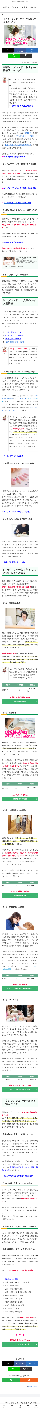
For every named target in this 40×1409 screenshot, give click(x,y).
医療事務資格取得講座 (20, 799)
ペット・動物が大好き (13, 332)
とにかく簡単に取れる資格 (14, 342)
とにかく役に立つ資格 (13, 339)
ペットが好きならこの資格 (13, 456)
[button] (26, 56)
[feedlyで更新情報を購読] (11, 1380)
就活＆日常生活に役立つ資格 (14, 562)
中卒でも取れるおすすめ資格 (14, 157)
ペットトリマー (20, 398)
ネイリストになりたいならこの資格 (16, 512)
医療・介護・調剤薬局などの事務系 (18, 145)
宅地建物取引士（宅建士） (26, 136)
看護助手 (28, 133)
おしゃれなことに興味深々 (14, 335)
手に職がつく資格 (11, 1279)
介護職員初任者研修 (20, 895)
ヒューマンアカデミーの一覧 (20, 1344)
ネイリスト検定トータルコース (20, 1089)
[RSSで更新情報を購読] (29, 1380)
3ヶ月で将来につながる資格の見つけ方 (18, 1176)
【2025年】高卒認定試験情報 (22, 106)
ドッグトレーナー (13, 410)
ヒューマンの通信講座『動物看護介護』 (20, 988)
